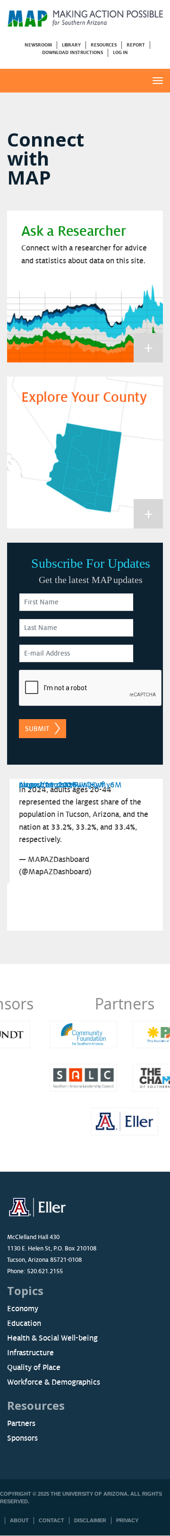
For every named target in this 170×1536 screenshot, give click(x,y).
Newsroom (38, 44)
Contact (51, 1520)
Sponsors (22, 1438)
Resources (104, 44)
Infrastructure (30, 1353)
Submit (37, 728)
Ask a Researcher (73, 231)
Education (24, 1323)
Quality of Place (33, 1367)
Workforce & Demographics (53, 1382)
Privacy (127, 1520)
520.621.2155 (45, 1271)
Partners (85, 1003)
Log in (120, 52)
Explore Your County (84, 397)
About (19, 1520)
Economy (22, 1309)
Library (71, 44)
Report (135, 44)
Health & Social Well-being (52, 1338)
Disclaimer (90, 1520)
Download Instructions (72, 52)
